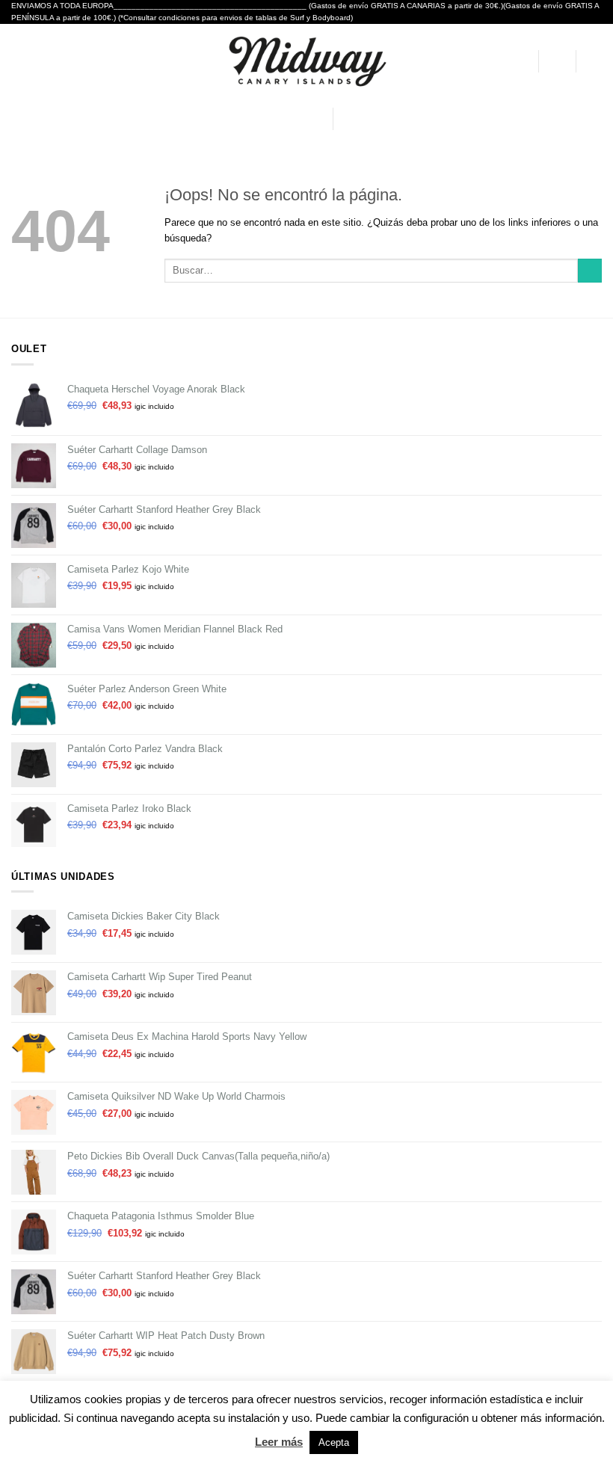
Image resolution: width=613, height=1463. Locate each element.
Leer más (279, 1441)
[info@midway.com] (271, 119)
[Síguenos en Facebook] (347, 118)
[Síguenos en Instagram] (363, 118)
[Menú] (18, 61)
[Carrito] (594, 61)
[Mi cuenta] (519, 61)
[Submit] (590, 271)
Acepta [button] (333, 1442)
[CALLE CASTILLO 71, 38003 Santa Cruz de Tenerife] (248, 119)
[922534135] (315, 119)
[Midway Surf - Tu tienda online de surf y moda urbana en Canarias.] (306, 61)
